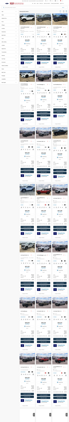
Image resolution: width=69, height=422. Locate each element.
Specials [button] (41, 3)
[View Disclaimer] (30, 37)
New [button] (35, 3)
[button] (34, 19)
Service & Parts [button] (47, 3)
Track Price (28, 43)
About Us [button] (62, 3)
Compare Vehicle (25, 123)
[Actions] (33, 28)
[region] (27, 51)
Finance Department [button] (55, 3)
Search (63, 7)
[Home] (32, 3)
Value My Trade (27, 59)
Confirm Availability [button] (27, 56)
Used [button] (37, 3)
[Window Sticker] (33, 36)
